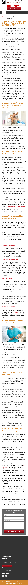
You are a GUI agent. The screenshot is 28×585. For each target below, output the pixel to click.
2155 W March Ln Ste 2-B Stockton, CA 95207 (9, 561)
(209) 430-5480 (6, 570)
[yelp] (6, 576)
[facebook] (3, 576)
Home (3, 17)
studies (17, 312)
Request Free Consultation (14, 531)
